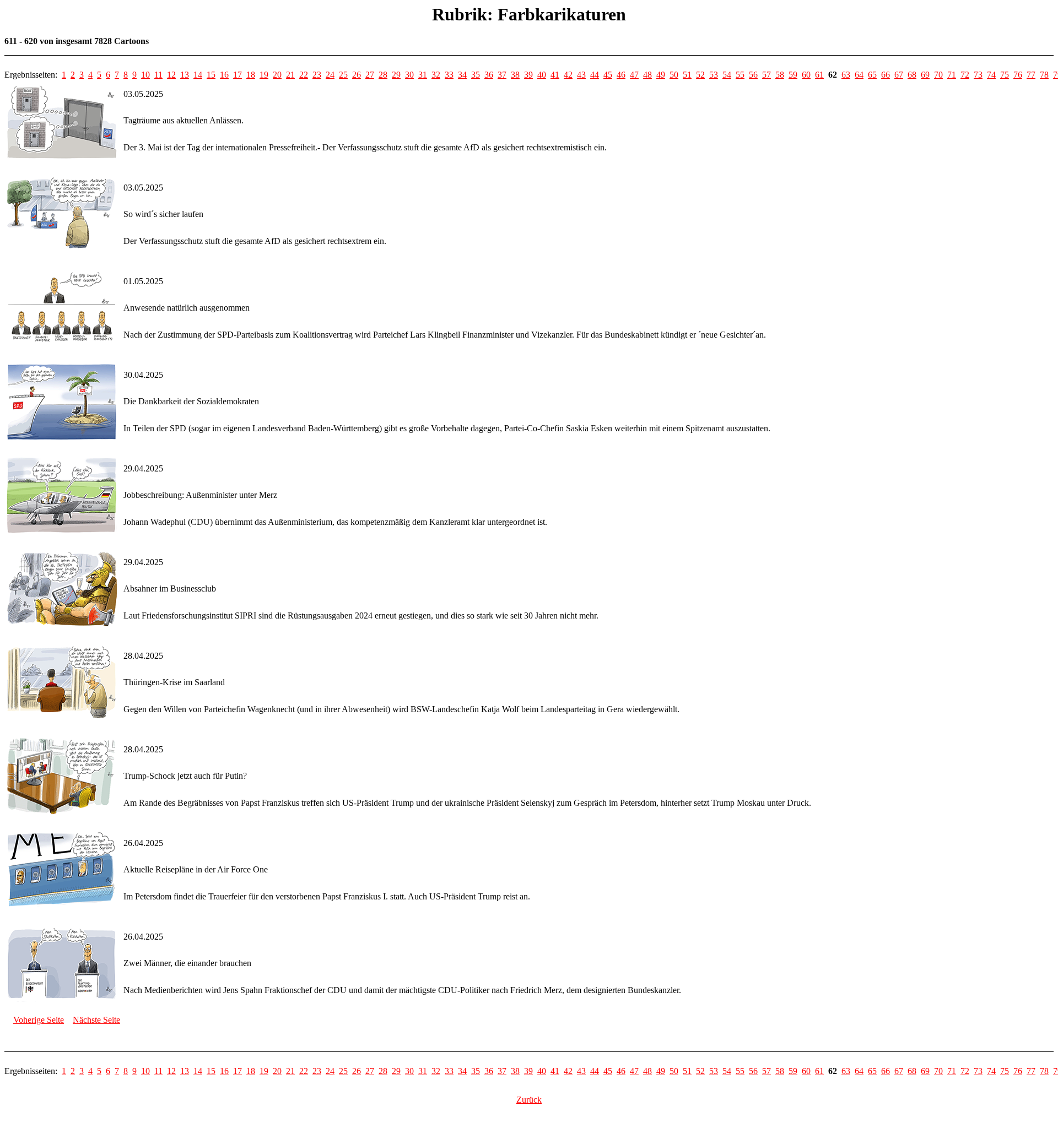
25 (343, 74)
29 (396, 74)
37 (502, 74)
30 (409, 74)
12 (171, 74)
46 (621, 74)
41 (554, 74)
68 (912, 74)
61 (819, 74)
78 (1044, 74)
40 (541, 74)
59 (793, 74)
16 (224, 74)
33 (449, 74)
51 (687, 74)
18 (250, 74)
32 (435, 74)
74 (991, 74)
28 (383, 74)
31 (422, 74)
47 (634, 74)
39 (528, 74)
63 (845, 74)
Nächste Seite (96, 1019)
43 (581, 74)
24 (330, 74)
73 (978, 74)
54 (726, 74)
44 (594, 74)
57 (766, 74)
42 (568, 74)
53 (713, 74)
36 (488, 74)
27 (369, 74)
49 (660, 74)
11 (158, 74)
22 (303, 74)
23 (316, 74)
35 (475, 74)
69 (925, 74)
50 (674, 74)
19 (264, 74)
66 (885, 74)
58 (779, 74)
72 (964, 74)
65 (872, 74)
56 (753, 74)
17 (237, 74)
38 (515, 74)
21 (290, 74)
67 (898, 74)
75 (1004, 74)
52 (700, 74)
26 (356, 74)
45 (607, 74)
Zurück (529, 1099)
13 (184, 74)
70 (938, 74)
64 (859, 74)
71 (951, 74)
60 (806, 74)
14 (197, 74)
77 (1031, 74)
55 (740, 74)
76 (1017, 74)
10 (145, 74)
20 (277, 74)
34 (462, 74)
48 (647, 74)
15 (211, 74)
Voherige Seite (38, 1019)
